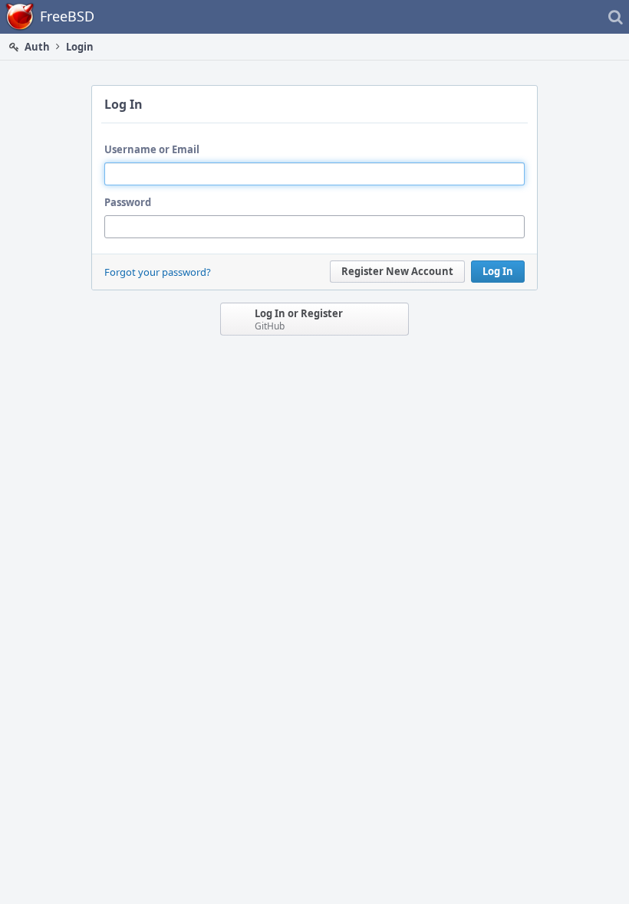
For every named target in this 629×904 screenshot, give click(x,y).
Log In (497, 271)
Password (127, 202)
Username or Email (151, 149)
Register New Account (397, 271)
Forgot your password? (157, 272)
